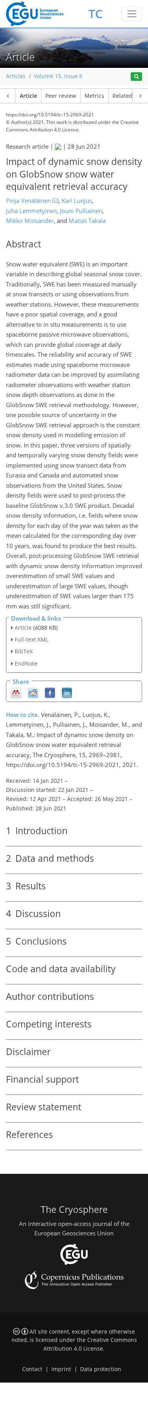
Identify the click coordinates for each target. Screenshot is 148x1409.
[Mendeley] (16, 692)
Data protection (100, 1369)
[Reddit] (33, 692)
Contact (32, 1369)
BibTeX (24, 651)
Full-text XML (32, 639)
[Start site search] (136, 76)
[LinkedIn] (67, 692)
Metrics (94, 95)
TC (95, 14)
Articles (16, 76)
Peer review (60, 95)
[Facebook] (50, 692)
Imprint (61, 1369)
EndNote (26, 663)
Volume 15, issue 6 (58, 76)
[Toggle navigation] (131, 13)
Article (28, 95)
